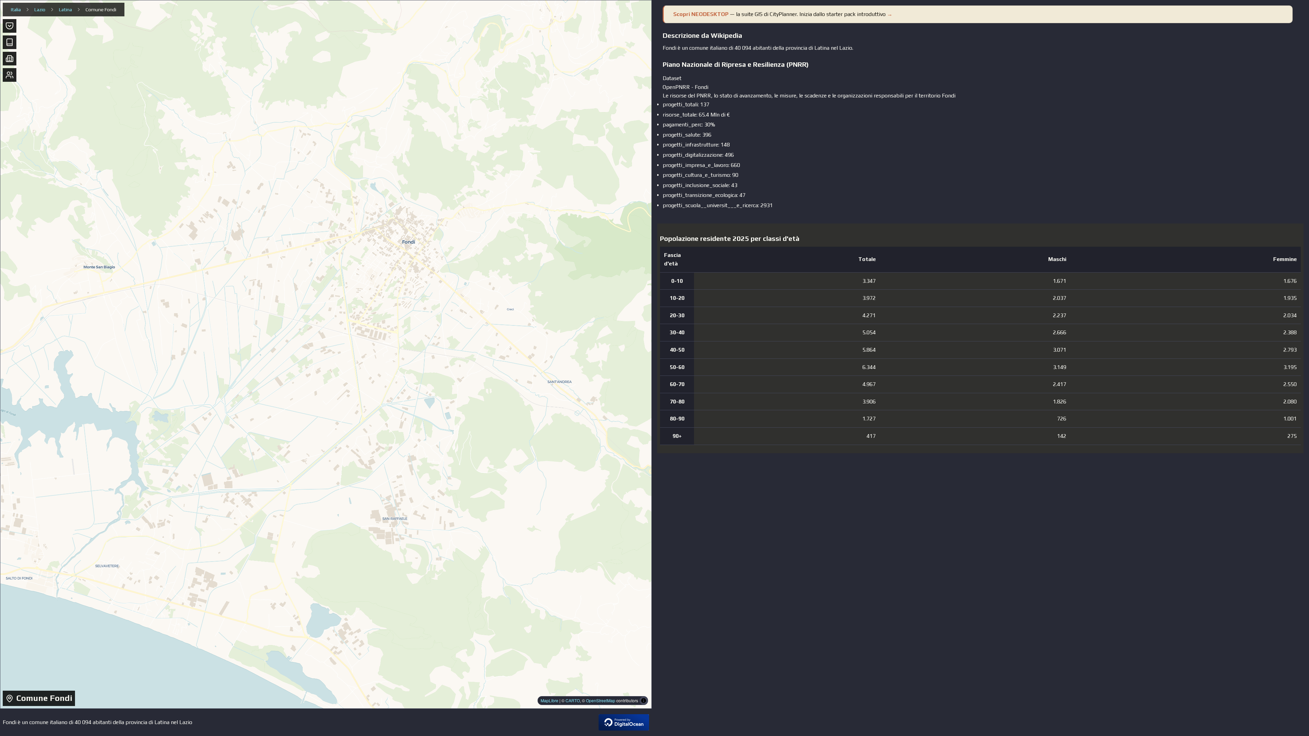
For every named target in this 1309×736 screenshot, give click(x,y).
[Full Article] (9, 42)
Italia (16, 9)
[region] (325, 354)
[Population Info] (9, 75)
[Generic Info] (9, 26)
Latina (65, 9)
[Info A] (9, 58)
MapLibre (549, 700)
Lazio (39, 9)
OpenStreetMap (600, 700)
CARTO (573, 700)
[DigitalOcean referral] (624, 722)
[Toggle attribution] (644, 700)
